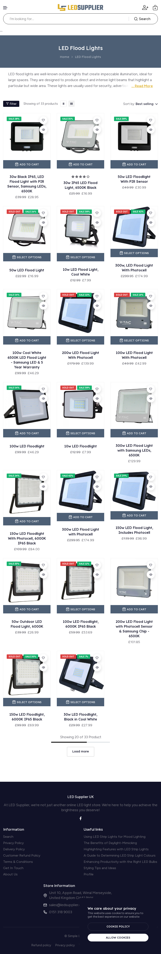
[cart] (155, 7)
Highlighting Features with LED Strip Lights (116, 849)
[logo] (80, 7)
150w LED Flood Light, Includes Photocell (134, 530)
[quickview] (43, 130)
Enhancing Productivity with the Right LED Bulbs (120, 862)
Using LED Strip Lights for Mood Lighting (114, 837)
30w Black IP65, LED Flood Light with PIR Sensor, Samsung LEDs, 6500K (26, 184)
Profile (88, 874)
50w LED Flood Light (26, 270)
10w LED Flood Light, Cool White (80, 271)
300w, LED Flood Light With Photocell (134, 267)
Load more (80, 751)
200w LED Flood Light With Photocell (80, 355)
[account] (145, 7)
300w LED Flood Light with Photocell (80, 531)
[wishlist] (43, 120)
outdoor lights (70, 74)
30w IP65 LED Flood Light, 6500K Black (80, 185)
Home (64, 57)
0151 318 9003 (60, 912)
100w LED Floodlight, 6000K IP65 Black (81, 623)
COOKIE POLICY (118, 926)
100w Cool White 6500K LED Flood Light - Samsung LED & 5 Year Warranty (27, 360)
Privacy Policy (13, 843)
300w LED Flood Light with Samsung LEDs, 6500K (134, 450)
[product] (27, 136)
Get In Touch (13, 868)
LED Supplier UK (80, 797)
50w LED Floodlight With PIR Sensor (134, 179)
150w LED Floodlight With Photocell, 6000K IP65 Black (27, 538)
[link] (63, 104)
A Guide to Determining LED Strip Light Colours (120, 855)
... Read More (142, 86)
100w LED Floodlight (26, 446)
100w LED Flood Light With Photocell (134, 355)
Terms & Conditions (18, 862)
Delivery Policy (14, 849)
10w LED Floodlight (80, 446)
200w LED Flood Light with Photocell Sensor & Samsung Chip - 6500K (134, 628)
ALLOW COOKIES (118, 937)
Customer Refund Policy (21, 855)
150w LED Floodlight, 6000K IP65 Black (27, 716)
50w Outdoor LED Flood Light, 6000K (27, 623)
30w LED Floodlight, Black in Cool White (80, 716)
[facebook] (80, 818)
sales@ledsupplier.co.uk (68, 905)
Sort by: (129, 104)
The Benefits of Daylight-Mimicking (110, 843)
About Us (10, 874)
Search (145, 19)
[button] (5, 7)
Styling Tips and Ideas (100, 868)
